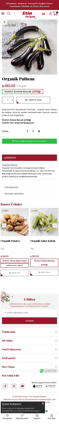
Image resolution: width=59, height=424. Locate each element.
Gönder (29, 320)
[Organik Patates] (15, 222)
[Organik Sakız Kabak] (44, 222)
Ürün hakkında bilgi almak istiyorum (31, 141)
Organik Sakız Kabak (42, 240)
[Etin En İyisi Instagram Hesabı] (14, 386)
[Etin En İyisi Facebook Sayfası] (5, 386)
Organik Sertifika (14, 193)
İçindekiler (10, 157)
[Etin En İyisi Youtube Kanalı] (22, 386)
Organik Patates (10, 240)
